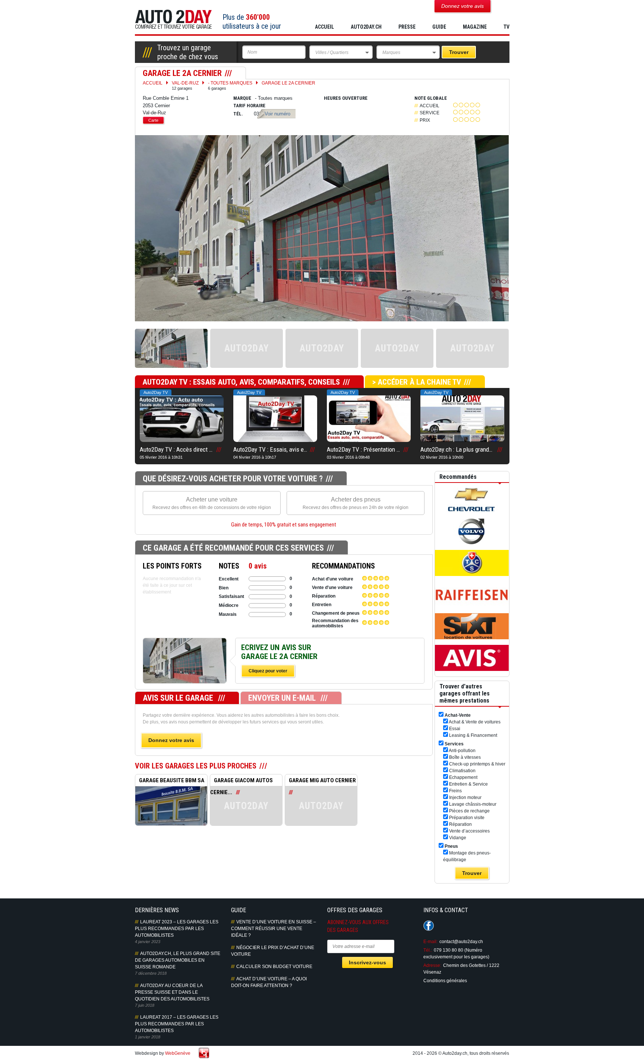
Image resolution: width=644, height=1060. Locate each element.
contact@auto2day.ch (461, 941)
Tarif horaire (249, 105)
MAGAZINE (475, 27)
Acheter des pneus (355, 503)
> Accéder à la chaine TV (416, 382)
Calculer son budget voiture (274, 966)
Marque (242, 98)
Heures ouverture (345, 98)
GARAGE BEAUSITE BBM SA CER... (169, 781)
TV (506, 27)
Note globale (430, 98)
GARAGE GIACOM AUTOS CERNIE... (241, 781)
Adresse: (432, 965)
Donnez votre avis (171, 740)
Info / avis (184, 668)
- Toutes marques (230, 85)
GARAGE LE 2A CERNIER (288, 83)
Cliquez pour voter (268, 671)
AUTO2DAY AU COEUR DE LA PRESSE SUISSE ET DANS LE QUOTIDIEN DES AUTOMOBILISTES (172, 992)
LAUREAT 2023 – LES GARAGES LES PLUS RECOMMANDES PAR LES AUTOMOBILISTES (176, 928)
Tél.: (427, 950)
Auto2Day (173, 19)
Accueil (324, 27)
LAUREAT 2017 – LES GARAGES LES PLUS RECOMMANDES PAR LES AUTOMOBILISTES (176, 1024)
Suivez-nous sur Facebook (428, 925)
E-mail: (430, 941)
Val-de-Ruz (185, 85)
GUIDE (439, 27)
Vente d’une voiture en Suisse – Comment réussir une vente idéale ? (273, 928)
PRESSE (407, 27)
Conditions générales (445, 980)
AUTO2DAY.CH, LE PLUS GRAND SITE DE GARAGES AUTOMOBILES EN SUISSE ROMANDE (177, 960)
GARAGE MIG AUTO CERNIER (322, 780)
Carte (153, 120)
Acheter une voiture (211, 503)
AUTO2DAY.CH (366, 27)
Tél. (238, 114)
